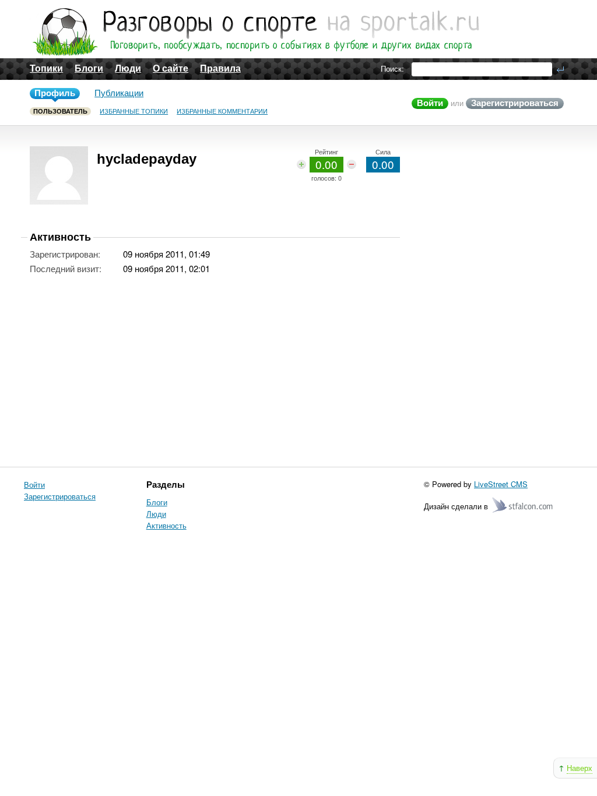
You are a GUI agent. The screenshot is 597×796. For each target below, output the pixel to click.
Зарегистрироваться (515, 103)
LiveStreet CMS (501, 483)
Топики (46, 68)
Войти (430, 103)
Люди (128, 68)
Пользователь (60, 111)
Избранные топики (134, 111)
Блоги (89, 68)
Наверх (579, 767)
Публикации (118, 93)
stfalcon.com (523, 505)
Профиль (54, 93)
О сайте (170, 68)
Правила (220, 68)
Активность (166, 525)
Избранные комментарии (222, 111)
